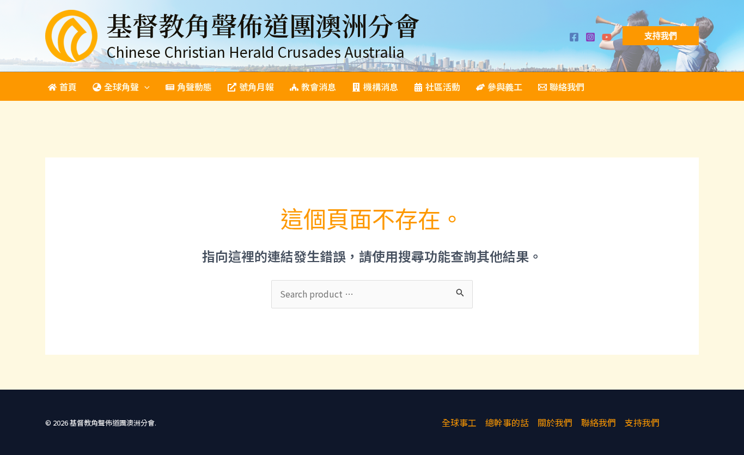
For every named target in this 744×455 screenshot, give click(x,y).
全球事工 (459, 422)
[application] (144, 86)
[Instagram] (590, 37)
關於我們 (555, 422)
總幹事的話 (507, 422)
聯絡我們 (598, 422)
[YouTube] (607, 37)
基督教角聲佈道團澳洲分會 (263, 25)
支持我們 (642, 422)
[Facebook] (574, 37)
